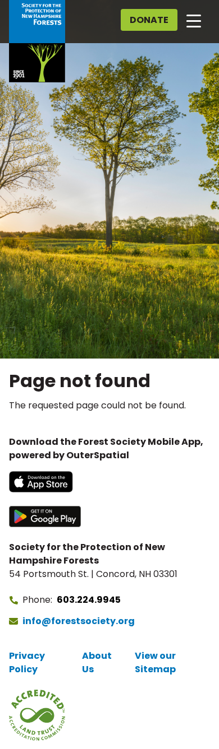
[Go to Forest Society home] (37, 41)
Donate (149, 19)
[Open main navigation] (193, 20)
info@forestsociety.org (78, 621)
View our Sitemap (155, 662)
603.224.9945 (89, 599)
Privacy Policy (27, 662)
